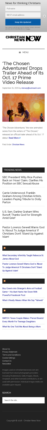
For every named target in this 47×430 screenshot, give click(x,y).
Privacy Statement (9, 352)
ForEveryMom (14, 310)
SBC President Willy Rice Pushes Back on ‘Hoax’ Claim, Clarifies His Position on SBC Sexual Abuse (22, 180)
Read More (14, 138)
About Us (6, 349)
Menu (25, 52)
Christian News (18, 144)
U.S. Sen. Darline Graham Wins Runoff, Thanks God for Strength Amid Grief (22, 214)
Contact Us (6, 361)
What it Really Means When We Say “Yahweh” (22, 300)
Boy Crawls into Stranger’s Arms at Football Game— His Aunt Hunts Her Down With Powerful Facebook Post (22, 291)
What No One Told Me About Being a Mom (21, 326)
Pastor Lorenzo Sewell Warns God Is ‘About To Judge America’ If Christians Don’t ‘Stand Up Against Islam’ (23, 232)
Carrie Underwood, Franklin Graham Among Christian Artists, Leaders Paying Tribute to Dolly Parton (22, 197)
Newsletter (6, 364)
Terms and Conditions (11, 355)
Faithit (10, 281)
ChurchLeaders (15, 248)
